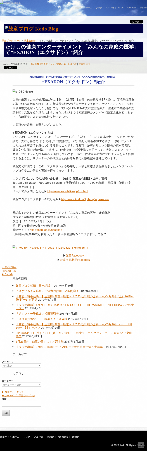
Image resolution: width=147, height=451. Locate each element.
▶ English (7, 274)
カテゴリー (7, 380)
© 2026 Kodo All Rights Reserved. (129, 445)
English (143, 7)
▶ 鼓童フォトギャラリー (15, 392)
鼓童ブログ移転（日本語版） (34, 285)
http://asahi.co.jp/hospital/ (46, 230)
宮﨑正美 (61, 64)
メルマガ (109, 7)
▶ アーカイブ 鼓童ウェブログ (18, 395)
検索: (4, 399)
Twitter (120, 7)
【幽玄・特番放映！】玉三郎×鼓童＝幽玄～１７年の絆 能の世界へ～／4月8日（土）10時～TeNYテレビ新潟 (75, 298)
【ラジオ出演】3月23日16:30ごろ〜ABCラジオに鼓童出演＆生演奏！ (61, 347)
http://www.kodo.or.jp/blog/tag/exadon (85, 199)
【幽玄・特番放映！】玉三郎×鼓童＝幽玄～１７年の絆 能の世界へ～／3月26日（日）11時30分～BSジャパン (74, 325)
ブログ (99, 7)
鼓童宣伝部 (84, 64)
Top (141, 445)
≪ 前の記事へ (9, 267)
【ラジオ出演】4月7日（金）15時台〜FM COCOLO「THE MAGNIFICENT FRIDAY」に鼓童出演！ (75, 306)
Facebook (131, 7)
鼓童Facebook (75, 255)
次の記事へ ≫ (9, 270)
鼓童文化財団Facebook (75, 260)
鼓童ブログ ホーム (11, 40)
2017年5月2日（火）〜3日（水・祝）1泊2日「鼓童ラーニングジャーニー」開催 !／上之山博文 (74, 334)
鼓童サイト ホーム (84, 7)
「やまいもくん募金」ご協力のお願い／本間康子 (47, 291)
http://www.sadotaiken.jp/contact (67, 191)
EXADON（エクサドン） (42, 64)
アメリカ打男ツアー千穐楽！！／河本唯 (41, 319)
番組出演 (72, 64)
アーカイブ (7, 361)
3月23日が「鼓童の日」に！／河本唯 (40, 341)
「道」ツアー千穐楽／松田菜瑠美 (37, 313)
